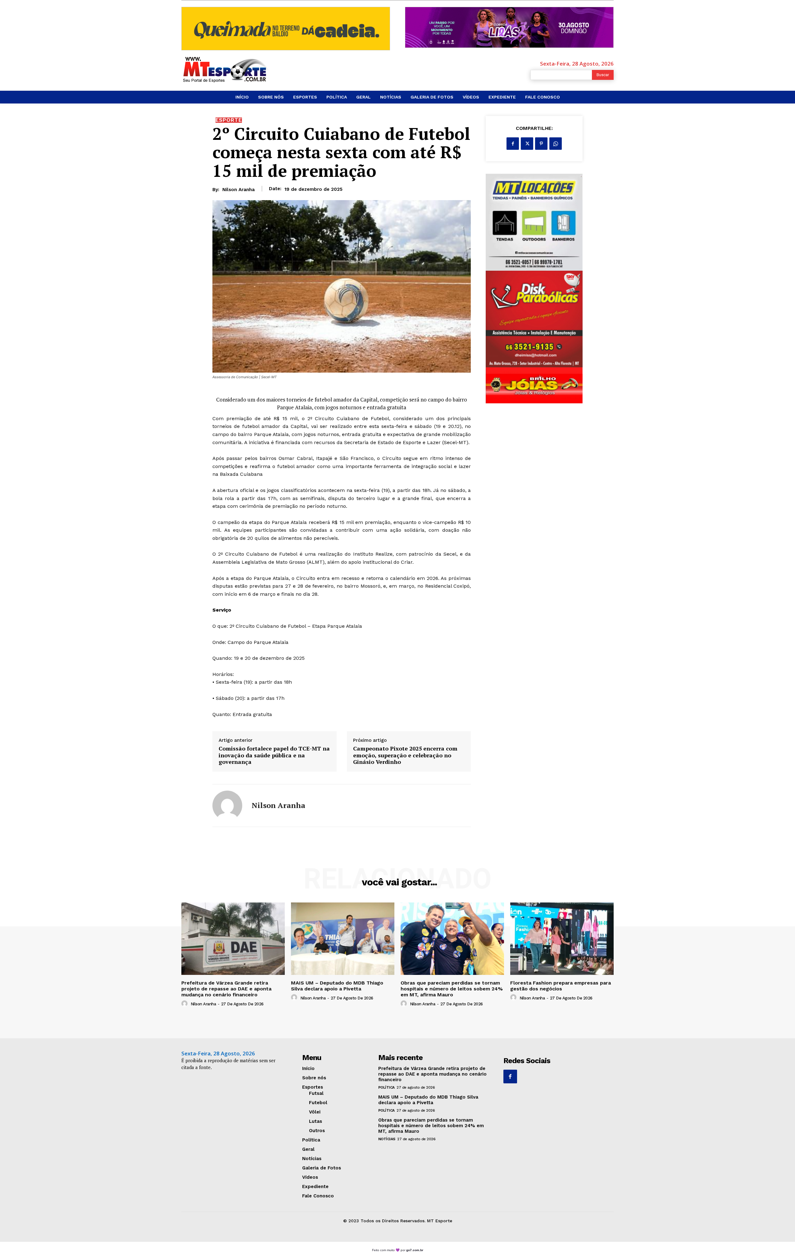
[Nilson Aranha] (227, 805)
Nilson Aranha (238, 189)
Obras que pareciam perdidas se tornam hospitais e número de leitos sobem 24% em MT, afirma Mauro (452, 989)
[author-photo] (185, 1003)
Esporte (229, 120)
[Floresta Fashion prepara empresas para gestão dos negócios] (562, 938)
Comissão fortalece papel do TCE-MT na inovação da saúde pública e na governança (274, 755)
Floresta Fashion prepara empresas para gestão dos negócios (560, 986)
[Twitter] (527, 143)
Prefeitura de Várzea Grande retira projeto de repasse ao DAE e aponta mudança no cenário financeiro (226, 989)
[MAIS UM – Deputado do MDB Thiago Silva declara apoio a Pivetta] (342, 938)
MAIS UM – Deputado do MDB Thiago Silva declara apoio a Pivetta (337, 986)
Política (386, 1087)
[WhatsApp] (555, 143)
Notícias (386, 1139)
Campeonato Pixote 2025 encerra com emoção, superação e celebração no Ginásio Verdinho (405, 755)
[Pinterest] (541, 143)
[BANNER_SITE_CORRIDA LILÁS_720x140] (509, 27)
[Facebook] (513, 143)
